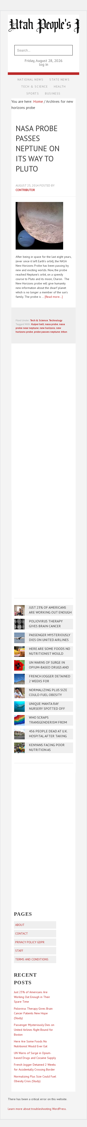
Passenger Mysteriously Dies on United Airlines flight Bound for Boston (34, 1029)
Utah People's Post (43, 14)
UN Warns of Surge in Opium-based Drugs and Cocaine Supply (49, 667)
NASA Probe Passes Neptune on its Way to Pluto (38, 148)
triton (64, 331)
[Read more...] (54, 297)
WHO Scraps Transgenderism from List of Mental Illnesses (50, 722)
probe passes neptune (47, 331)
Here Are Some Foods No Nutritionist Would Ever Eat (49, 654)
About (19, 925)
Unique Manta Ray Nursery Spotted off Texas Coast (47, 708)
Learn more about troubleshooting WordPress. (37, 1109)
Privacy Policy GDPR (29, 942)
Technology (55, 320)
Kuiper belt (37, 324)
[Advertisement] (43, 546)
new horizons (47, 327)
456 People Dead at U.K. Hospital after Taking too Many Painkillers (48, 736)
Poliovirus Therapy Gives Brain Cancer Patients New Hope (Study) (33, 1013)
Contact (21, 933)
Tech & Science (39, 320)
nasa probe (51, 324)
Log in (43, 64)
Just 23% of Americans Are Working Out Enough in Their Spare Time (50, 612)
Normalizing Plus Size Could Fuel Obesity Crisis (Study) (48, 695)
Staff (19, 951)
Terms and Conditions (31, 959)
